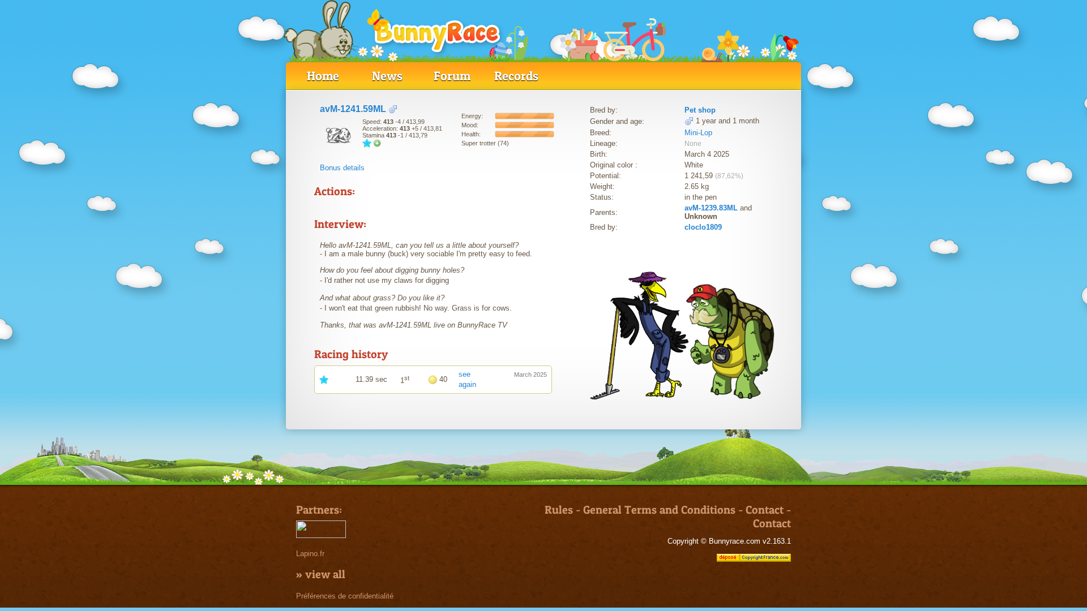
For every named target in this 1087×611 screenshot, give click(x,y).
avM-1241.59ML (353, 109)
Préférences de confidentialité (344, 596)
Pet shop (700, 110)
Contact (765, 510)
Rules (559, 510)
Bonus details (342, 167)
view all (325, 574)
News (387, 75)
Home (323, 75)
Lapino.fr (310, 553)
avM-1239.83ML (711, 208)
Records (516, 75)
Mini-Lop (698, 132)
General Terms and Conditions (659, 510)
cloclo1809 (703, 227)
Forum (452, 75)
